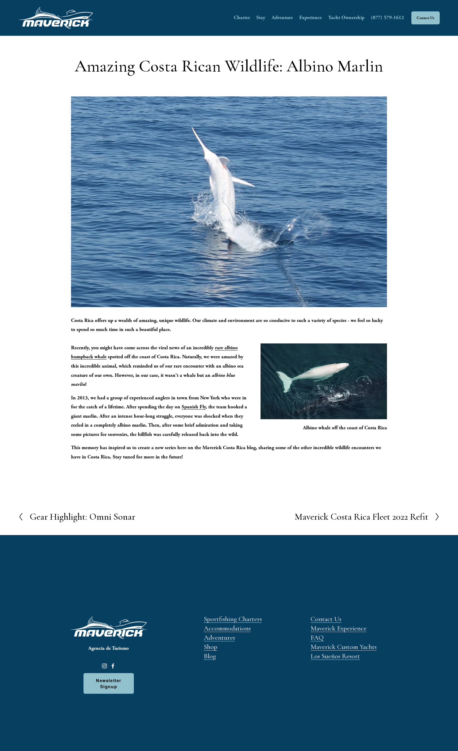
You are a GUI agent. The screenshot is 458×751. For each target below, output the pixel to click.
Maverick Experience (339, 628)
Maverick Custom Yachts (344, 647)
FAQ (317, 637)
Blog (210, 656)
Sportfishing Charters (233, 619)
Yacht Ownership (346, 18)
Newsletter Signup (108, 683)
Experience (310, 18)
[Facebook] (113, 666)
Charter (242, 18)
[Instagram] (104, 666)
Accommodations (227, 628)
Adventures (219, 637)
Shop (210, 647)
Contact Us (425, 18)
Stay (260, 18)
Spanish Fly (194, 407)
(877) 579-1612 (387, 18)
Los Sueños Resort (335, 656)
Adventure (282, 18)
